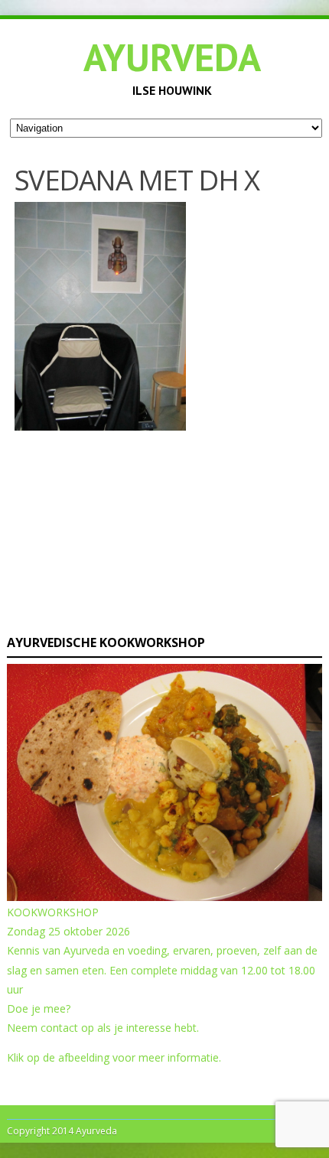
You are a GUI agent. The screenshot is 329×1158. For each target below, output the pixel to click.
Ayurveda (172, 57)
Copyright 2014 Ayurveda (62, 1130)
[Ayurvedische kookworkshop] (165, 897)
